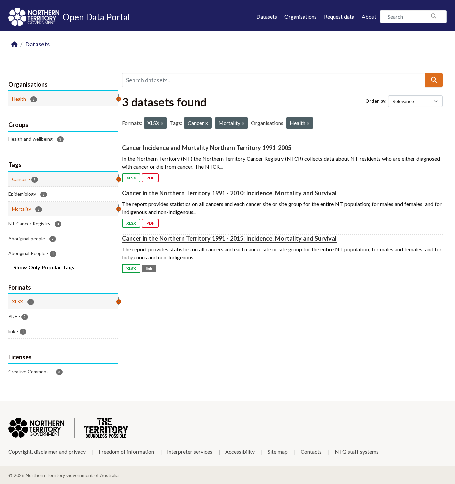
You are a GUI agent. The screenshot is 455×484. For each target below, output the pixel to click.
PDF (150, 177)
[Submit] (434, 80)
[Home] (14, 44)
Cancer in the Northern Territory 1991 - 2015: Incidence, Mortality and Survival (229, 238)
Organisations (300, 16)
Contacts (311, 451)
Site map (278, 451)
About (369, 16)
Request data (339, 16)
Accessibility (240, 451)
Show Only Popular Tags (43, 267)
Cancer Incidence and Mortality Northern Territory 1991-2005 (206, 147)
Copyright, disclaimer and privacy (47, 451)
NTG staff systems (357, 451)
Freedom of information (126, 451)
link (149, 268)
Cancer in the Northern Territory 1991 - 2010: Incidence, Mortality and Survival (229, 193)
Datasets (266, 16)
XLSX (131, 177)
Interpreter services (189, 451)
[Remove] (162, 123)
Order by (375, 101)
